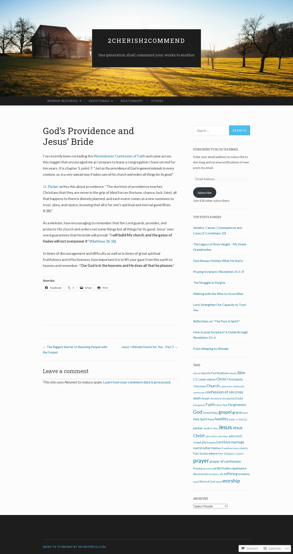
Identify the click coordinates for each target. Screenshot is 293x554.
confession (199, 392)
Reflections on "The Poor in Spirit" (216, 321)
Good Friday (210, 412)
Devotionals (99, 100)
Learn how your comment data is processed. (137, 382)
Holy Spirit (200, 419)
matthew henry (232, 448)
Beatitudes (223, 373)
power (240, 453)
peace (213, 453)
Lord (219, 442)
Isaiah (232, 419)
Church (212, 385)
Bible (241, 373)
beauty (233, 373)
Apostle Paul (208, 373)
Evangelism (199, 405)
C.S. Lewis (199, 379)
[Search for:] (221, 130)
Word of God (207, 481)
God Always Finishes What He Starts (218, 260)
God (197, 412)
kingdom (211, 442)
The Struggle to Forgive (209, 282)
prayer (201, 460)
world (219, 481)
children (211, 379)
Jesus (225, 426)
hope (211, 419)
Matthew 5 (217, 448)
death (197, 398)
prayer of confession (225, 461)
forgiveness (237, 405)
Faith (210, 404)
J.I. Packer (51, 186)
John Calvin (211, 436)
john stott (235, 436)
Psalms (226, 468)
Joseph (197, 442)
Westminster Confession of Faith (119, 156)
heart (245, 412)
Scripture (214, 474)
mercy (244, 448)
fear (225, 405)
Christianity (235, 379)
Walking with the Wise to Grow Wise (218, 294)
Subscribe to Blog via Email (216, 149)
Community (238, 386)
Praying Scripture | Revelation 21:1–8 (218, 271)
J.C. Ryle (239, 419)
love (227, 442)
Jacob (206, 428)
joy (204, 442)
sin (221, 474)
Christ (221, 379)
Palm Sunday (200, 453)
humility (221, 419)
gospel (225, 412)
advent (197, 373)
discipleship (228, 398)
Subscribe (204, 192)
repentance (238, 468)
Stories (157, 100)
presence (208, 468)
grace (236, 412)
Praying (198, 468)
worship (231, 481)
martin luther (202, 448)
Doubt (239, 398)
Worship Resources (62, 100)
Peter (220, 453)
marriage (237, 442)
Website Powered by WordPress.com (74, 546)
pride (217, 468)
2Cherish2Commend (146, 40)
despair (206, 398)
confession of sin (219, 392)
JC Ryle (214, 428)
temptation (244, 474)
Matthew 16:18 (102, 241)
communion (226, 386)
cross (238, 392)
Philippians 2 (230, 453)
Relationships (132, 100)
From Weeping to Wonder (211, 348)
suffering (230, 474)
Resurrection (201, 474)
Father (218, 405)
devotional (216, 398)
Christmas (199, 386)
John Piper (223, 436)
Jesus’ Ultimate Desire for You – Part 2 (150, 347)
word (196, 481)
